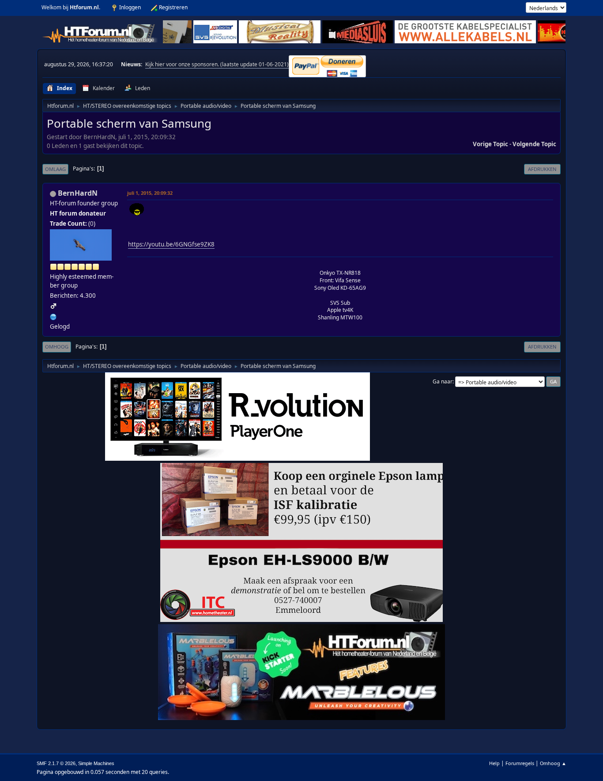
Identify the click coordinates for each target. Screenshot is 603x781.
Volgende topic (534, 144)
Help (494, 763)
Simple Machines (96, 763)
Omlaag (55, 169)
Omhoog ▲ (553, 763)
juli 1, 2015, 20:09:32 (150, 193)
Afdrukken (542, 169)
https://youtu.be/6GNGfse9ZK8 (171, 244)
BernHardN (78, 193)
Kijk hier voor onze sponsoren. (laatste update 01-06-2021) (217, 64)
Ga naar (442, 381)
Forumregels (519, 763)
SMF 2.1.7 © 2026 (56, 763)
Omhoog (56, 346)
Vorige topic (490, 144)
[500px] (53, 316)
